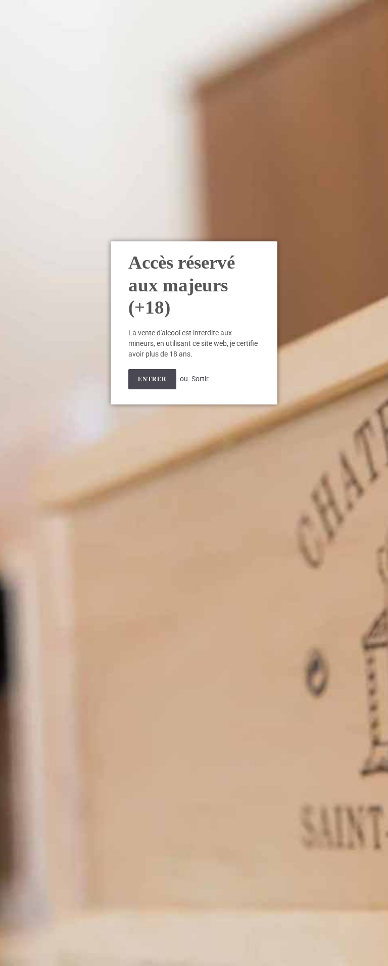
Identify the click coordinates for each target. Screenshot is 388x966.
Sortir (200, 379)
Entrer (152, 379)
